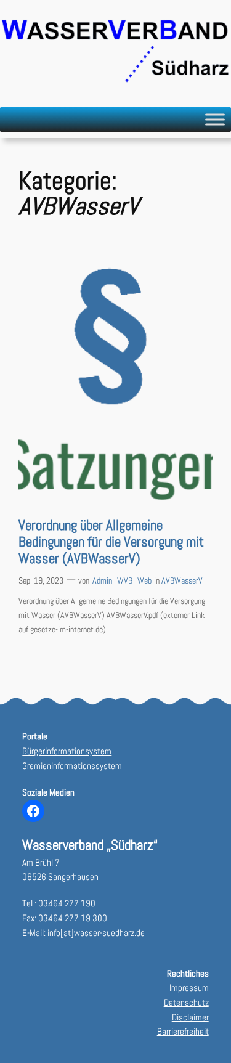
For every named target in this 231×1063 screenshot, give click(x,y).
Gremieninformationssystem (72, 766)
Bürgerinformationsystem (66, 751)
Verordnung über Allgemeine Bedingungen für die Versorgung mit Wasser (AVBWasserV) (111, 542)
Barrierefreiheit (183, 1031)
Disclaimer (190, 1017)
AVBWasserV (182, 580)
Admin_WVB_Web (122, 580)
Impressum (189, 988)
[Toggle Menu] (215, 119)
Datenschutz (186, 1002)
